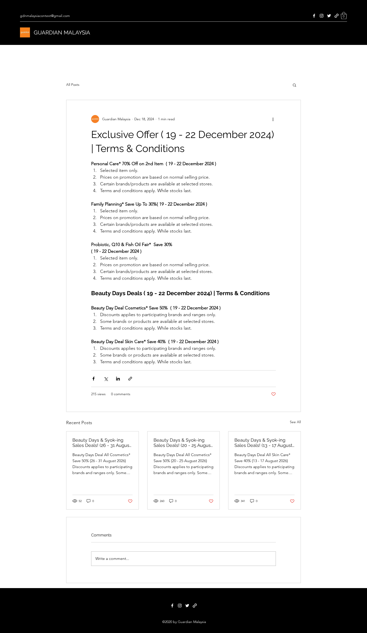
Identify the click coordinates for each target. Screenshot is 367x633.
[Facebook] (314, 15)
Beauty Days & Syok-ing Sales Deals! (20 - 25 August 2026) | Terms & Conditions (183, 442)
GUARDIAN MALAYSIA (62, 32)
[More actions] (273, 119)
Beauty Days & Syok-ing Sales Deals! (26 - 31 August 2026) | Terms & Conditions (101, 442)
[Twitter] (329, 15)
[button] (344, 15)
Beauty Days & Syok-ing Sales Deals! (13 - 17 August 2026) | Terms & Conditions (263, 442)
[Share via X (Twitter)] (105, 378)
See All (295, 422)
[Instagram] (321, 15)
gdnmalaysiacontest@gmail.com (45, 15)
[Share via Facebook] (93, 378)
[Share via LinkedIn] (118, 378)
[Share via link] (130, 378)
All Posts (72, 84)
